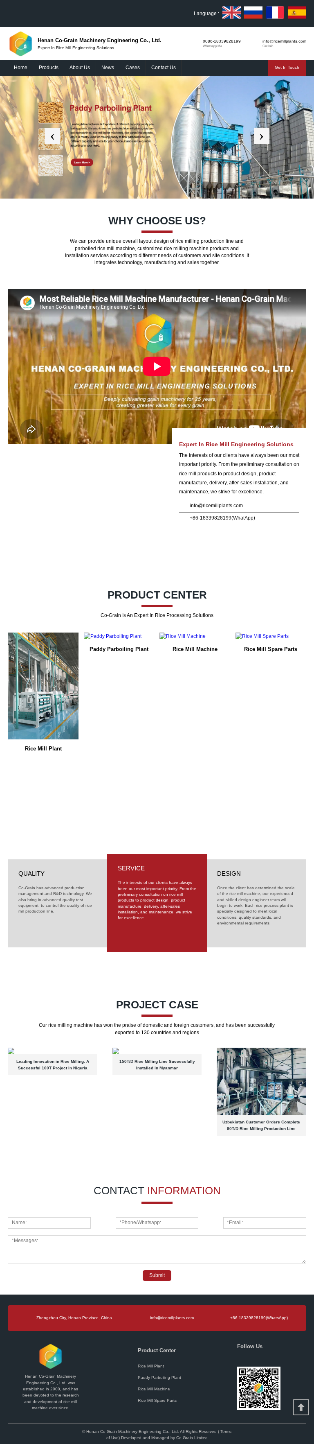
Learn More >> (24, 521)
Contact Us (163, 67)
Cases (133, 67)
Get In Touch (287, 67)
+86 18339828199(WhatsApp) (259, 1317)
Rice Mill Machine (154, 1389)
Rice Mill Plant (151, 1366)
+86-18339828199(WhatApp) (222, 517)
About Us (80, 67)
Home (20, 67)
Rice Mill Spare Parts (157, 1400)
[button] (52, 136)
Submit (157, 1275)
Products (48, 67)
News (107, 67)
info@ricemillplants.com (216, 505)
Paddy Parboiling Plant (159, 1377)
